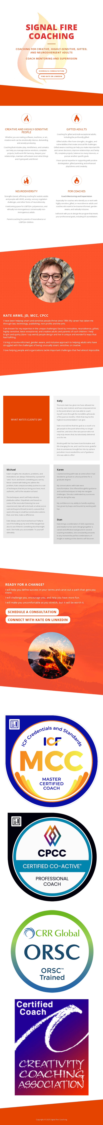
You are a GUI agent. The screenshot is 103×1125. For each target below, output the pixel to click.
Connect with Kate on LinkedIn (38, 619)
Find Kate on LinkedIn (51, 76)
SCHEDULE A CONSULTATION (51, 71)
